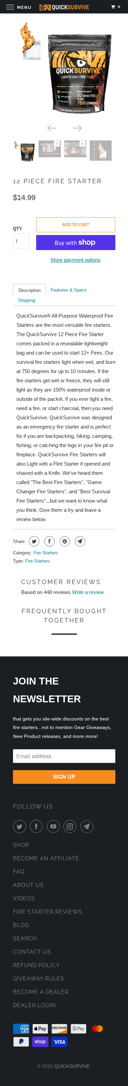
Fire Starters (45, 552)
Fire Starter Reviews (47, 912)
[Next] (77, 127)
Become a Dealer (41, 992)
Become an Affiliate (46, 858)
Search (25, 938)
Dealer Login (34, 1005)
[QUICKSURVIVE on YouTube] (54, 826)
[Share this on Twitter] (33, 541)
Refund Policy (36, 965)
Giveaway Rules (38, 978)
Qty (17, 228)
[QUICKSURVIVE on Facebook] (37, 826)
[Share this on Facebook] (49, 541)
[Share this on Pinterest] (64, 541)
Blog (21, 925)
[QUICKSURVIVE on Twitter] (21, 826)
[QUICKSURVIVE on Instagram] (71, 826)
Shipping (26, 300)
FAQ (19, 871)
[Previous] (51, 127)
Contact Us (32, 952)
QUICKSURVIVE (72, 1066)
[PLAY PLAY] (64, 70)
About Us (28, 885)
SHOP (21, 845)
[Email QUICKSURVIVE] (88, 826)
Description (29, 290)
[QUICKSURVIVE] (64, 6)
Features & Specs (69, 290)
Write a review (88, 592)
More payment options (76, 260)
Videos (24, 898)
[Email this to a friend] (79, 541)
